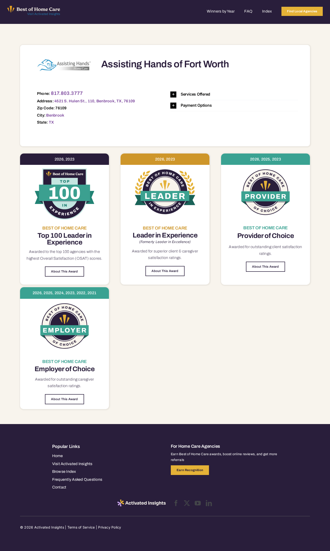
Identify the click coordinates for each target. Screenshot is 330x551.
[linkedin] (209, 503)
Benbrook (55, 115)
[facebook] (176, 503)
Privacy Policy (109, 527)
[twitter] (187, 503)
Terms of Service (81, 527)
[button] (234, 94)
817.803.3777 (67, 93)
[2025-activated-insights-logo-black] (141, 501)
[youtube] (198, 503)
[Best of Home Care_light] (33, 7)
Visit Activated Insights (43, 14)
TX (51, 122)
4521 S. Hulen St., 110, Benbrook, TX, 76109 (94, 101)
